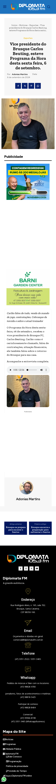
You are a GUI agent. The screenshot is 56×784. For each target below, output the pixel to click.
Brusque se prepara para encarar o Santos (16, 529)
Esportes (33, 25)
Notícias (23, 25)
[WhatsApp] (38, 86)
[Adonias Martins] (28, 487)
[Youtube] (37, 568)
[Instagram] (26, 568)
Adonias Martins (20, 74)
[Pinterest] (31, 86)
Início (14, 25)
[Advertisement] (28, 234)
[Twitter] (25, 86)
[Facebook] (18, 86)
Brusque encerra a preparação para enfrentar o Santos (40, 529)
